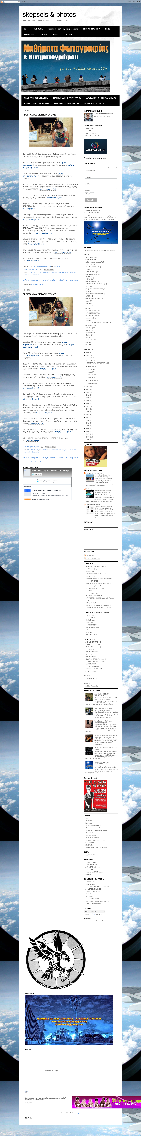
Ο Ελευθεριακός (90, 894)
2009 (88, 428)
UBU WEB (88, 591)
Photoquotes (89, 622)
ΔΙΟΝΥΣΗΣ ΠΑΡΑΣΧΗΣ (93, 642)
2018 (88, 403)
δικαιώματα (89, 318)
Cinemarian (35, 275)
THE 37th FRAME (91, 635)
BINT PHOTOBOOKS (92, 625)
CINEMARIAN (90, 576)
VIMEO (55, 34)
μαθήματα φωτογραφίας (93, 262)
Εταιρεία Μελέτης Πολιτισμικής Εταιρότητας (99, 578)
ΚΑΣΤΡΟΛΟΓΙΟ (90, 664)
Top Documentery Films (93, 825)
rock (86, 337)
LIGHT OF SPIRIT (91, 654)
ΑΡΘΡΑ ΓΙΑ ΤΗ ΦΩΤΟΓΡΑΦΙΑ (36, 103)
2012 (88, 420)
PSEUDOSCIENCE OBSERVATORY (97, 886)
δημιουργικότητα (90, 315)
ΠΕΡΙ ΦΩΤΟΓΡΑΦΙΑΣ (92, 666)
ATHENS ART (89, 882)
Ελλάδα (88, 296)
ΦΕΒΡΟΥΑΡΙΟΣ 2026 (92, 135)
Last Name (88, 184)
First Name (88, 177)
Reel (86, 818)
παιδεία (87, 306)
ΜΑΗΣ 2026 (89, 128)
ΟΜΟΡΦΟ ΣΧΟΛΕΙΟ (93, 504)
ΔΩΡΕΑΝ (88, 264)
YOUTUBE (68, 34)
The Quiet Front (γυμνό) (93, 647)
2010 (88, 426)
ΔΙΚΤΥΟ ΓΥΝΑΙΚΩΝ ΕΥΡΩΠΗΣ (95, 574)
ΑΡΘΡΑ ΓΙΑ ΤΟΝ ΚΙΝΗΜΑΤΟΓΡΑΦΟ (101, 98)
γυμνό (87, 286)
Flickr (107, 29)
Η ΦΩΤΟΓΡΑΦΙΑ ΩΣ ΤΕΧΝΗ (94, 284)
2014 (88, 414)
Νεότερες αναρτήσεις (32, 280)
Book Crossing (90, 571)
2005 (88, 440)
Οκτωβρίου (91, 360)
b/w (86, 342)
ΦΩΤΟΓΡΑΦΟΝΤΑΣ (91, 652)
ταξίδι (87, 291)
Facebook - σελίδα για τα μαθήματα (63, 29)
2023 (88, 389)
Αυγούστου (91, 366)
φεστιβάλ (88, 308)
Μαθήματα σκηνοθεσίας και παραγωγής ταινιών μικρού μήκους (103, 492)
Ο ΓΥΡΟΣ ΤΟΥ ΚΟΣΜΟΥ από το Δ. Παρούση (100, 598)
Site (25, 29)
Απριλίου (91, 375)
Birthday (87, 190)
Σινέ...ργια (89, 489)
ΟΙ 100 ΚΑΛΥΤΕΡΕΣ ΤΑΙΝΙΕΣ (95, 840)
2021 (88, 395)
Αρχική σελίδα (49, 280)
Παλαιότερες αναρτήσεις (68, 280)
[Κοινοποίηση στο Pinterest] (53, 270)
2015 (88, 412)
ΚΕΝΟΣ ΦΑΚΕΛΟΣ (91, 581)
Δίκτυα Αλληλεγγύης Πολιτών (94, 588)
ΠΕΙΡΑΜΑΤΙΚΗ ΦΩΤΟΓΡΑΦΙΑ (95, 661)
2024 (88, 387)
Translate (99, 914)
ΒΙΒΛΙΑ (87, 279)
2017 (88, 406)
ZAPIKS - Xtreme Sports (93, 904)
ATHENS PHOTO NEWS (93, 891)
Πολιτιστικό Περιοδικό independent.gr (97, 901)
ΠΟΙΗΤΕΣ (88, 328)
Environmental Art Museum (94, 872)
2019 (88, 400)
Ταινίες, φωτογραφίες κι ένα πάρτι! (106, 735)
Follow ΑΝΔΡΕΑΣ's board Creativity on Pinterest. (99, 250)
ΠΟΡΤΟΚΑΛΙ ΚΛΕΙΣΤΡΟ (94, 473)
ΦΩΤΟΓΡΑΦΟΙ (90, 281)
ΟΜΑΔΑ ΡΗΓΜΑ (90, 603)
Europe (87, 320)
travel (87, 301)
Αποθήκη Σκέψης (90, 569)
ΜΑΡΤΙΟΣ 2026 (90, 133)
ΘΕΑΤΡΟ (88, 345)
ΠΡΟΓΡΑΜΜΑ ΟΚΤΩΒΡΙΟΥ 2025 (39, 115)
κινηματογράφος (90, 274)
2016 (88, 409)
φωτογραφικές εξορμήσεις (93, 293)
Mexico (87, 335)
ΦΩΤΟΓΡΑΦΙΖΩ (90, 657)
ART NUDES (89, 649)
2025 (88, 355)
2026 (88, 352)
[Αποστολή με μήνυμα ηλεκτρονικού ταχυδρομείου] (45, 270)
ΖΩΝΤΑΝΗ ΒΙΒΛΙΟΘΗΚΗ (93, 596)
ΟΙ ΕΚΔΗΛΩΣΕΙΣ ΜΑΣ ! (94, 103)
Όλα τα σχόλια (91, 558)
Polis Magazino (90, 884)
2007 (88, 434)
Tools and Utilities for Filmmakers (96, 830)
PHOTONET (89, 340)
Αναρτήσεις (90, 555)
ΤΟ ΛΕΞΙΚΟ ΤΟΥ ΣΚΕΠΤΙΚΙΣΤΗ (95, 566)
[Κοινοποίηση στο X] (49, 270)
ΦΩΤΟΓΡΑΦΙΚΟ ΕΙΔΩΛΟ (93, 627)
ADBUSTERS (89, 869)
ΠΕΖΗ (87, 600)
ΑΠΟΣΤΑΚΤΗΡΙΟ (91, 864)
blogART (88, 874)
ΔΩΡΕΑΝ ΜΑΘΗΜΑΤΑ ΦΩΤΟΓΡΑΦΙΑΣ (102, 695)
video (87, 303)
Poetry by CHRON (91, 678)
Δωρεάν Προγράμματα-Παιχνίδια (95, 586)
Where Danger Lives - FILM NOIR (96, 847)
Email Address (90, 170)
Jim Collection (90, 620)
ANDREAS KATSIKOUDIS (104, 113)
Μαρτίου (91, 377)
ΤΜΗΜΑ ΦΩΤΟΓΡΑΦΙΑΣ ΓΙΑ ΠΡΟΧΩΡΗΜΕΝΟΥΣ (95, 212)
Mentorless (89, 820)
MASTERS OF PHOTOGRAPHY (96, 659)
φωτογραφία (89, 257)
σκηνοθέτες (89, 325)
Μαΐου (90, 372)
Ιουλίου (90, 369)
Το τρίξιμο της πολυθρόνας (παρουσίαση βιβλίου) (103, 722)
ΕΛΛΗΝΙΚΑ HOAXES (92, 899)
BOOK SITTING (90, 862)
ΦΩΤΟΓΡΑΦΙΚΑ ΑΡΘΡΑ (93, 298)
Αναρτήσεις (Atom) (37, 285)
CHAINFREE (89, 842)
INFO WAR (89, 896)
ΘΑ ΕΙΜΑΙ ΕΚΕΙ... (45, 272)
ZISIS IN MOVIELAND (92, 838)
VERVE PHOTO (90, 617)
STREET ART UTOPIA (92, 644)
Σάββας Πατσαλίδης (91, 686)
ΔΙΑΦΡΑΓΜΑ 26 (33, 272)
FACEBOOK (38, 29)
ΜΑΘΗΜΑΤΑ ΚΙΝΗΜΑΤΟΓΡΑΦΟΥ (67, 98)
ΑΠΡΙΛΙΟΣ (88, 131)
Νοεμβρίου (91, 358)
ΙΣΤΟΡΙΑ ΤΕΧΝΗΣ (91, 311)
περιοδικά (88, 332)
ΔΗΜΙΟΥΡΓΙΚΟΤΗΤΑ (91, 29)
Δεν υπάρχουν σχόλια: (30, 269)
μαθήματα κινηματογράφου (60, 272)
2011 (88, 423)
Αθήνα (87, 269)
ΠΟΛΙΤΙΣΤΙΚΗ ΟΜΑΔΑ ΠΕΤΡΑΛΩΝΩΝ (97, 605)
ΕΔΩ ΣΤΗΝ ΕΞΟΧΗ (91, 593)
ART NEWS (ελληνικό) (92, 867)
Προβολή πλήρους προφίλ (102, 116)
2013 (88, 417)
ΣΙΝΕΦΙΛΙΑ (89, 845)
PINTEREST (29, 34)
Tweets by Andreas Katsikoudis (94, 921)
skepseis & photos (49, 14)
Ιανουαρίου (91, 383)
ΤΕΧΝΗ (87, 277)
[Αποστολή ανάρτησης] (40, 269)
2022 (88, 392)
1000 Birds (88, 632)
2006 (88, 437)
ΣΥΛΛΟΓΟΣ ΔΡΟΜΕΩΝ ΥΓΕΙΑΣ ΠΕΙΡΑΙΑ (98, 608)
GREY (87, 630)
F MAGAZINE (89, 615)
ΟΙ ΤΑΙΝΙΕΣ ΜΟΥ (91, 313)
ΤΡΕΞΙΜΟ (88, 330)
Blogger (77, 1113)
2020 (88, 398)
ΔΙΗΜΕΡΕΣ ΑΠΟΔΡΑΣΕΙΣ (93, 889)
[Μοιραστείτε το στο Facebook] (51, 270)
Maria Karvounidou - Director (94, 828)
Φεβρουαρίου (92, 380)
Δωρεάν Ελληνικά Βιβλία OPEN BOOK (98, 583)
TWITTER (43, 34)
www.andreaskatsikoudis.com (66, 103)
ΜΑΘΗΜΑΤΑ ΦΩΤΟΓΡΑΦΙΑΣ (36, 98)
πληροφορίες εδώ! (48, 189)
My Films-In (89, 833)
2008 (88, 431)
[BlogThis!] (47, 270)
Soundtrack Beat (90, 835)
